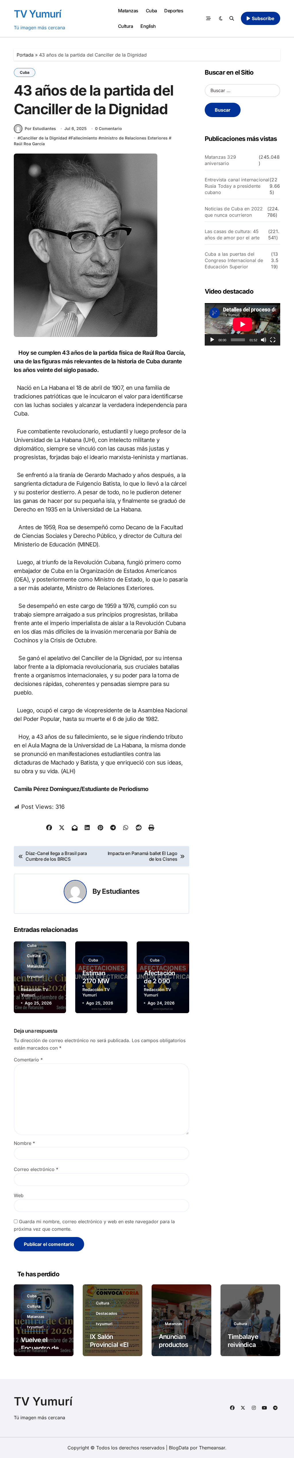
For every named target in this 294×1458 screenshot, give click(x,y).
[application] (242, 324)
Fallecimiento (84, 137)
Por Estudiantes (40, 128)
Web (19, 1195)
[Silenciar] (263, 340)
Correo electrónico (36, 1169)
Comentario (28, 1060)
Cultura (125, 26)
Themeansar (212, 1448)
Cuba (151, 10)
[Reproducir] (212, 340)
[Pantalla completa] (273, 340)
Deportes (173, 10)
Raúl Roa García (29, 143)
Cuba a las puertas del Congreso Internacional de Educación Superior (234, 260)
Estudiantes (120, 891)
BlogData (179, 1448)
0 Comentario (108, 128)
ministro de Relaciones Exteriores (134, 137)
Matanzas (128, 10)
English (148, 26)
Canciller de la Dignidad (43, 137)
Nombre (24, 1143)
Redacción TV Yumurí (34, 992)
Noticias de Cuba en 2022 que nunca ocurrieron (234, 212)
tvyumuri (35, 976)
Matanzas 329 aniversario (220, 160)
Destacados (106, 1313)
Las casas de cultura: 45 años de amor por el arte (232, 234)
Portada (25, 55)
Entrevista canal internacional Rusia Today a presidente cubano (237, 186)
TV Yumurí (37, 14)
